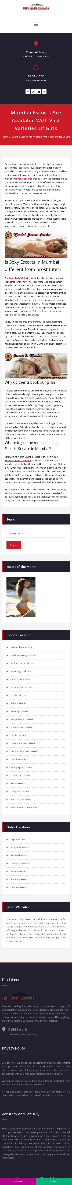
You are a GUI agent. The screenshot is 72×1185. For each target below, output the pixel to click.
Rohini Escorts (18, 783)
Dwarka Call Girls (19, 759)
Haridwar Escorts (19, 879)
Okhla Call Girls (18, 735)
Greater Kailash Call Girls (23, 743)
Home (5, 136)
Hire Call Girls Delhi (20, 799)
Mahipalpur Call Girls (21, 767)
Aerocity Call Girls (20, 711)
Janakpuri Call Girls (20, 679)
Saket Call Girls (18, 703)
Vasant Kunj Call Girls (22, 687)
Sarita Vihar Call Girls (21, 647)
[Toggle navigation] (36, 25)
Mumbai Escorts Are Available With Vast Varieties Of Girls (41, 136)
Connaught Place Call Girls (24, 751)
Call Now (18, 1181)
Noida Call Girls (18, 695)
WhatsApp (54, 1181)
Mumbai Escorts (19, 871)
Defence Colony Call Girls (24, 655)
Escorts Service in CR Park (24, 807)
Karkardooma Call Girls (22, 663)
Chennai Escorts (19, 887)
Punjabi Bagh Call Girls (22, 719)
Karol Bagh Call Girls (21, 671)
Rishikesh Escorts (20, 855)
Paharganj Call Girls (21, 775)
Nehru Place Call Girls (22, 727)
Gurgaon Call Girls (20, 791)
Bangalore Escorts (20, 847)
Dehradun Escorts (20, 863)
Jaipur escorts (18, 839)
